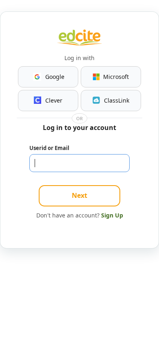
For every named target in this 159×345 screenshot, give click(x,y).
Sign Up (112, 215)
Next (79, 195)
